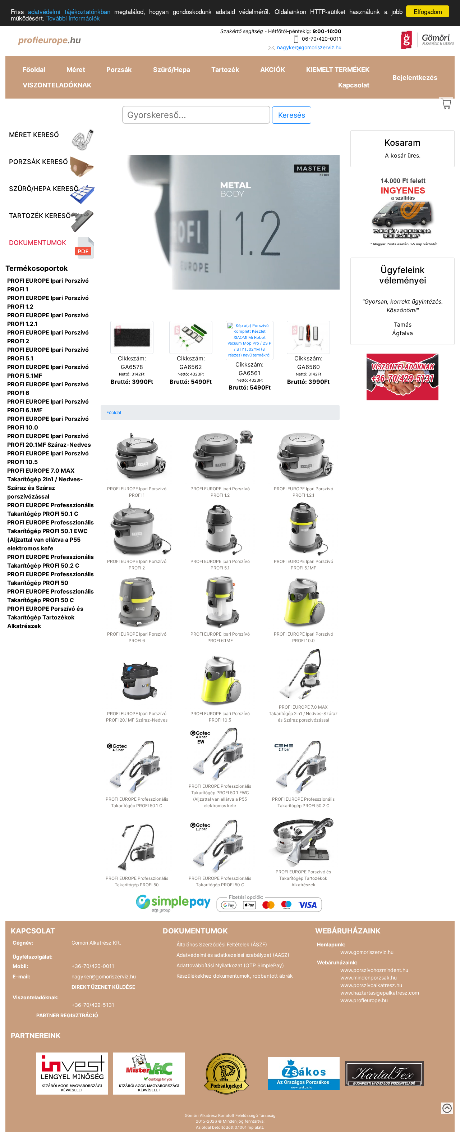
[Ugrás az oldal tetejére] (447, 1108)
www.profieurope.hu (364, 1000)
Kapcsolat (353, 85)
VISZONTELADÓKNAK (57, 85)
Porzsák (119, 69)
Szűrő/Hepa (171, 69)
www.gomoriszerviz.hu (367, 952)
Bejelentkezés (414, 77)
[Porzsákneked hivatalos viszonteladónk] (226, 1073)
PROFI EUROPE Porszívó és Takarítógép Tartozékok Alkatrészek (45, 617)
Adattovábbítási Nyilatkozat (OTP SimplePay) (230, 965)
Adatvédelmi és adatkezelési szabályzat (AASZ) (232, 955)
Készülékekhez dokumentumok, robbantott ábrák (234, 976)
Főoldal (34, 69)
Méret (75, 69)
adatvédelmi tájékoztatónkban (69, 11)
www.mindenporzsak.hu (368, 977)
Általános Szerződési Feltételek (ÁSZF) (221, 944)
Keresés (291, 115)
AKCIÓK (272, 69)
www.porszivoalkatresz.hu (371, 985)
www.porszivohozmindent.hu (374, 970)
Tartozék (225, 69)
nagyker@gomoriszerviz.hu (309, 47)
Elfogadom (428, 11)
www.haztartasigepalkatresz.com (379, 993)
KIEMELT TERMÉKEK (337, 69)
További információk (73, 17)
